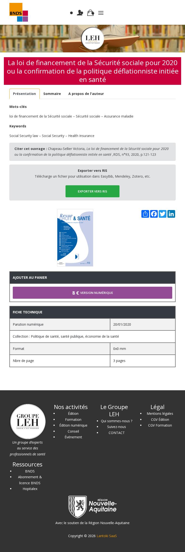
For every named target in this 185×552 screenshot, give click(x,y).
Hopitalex (30, 488)
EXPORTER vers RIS (92, 191)
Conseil (73, 431)
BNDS (30, 471)
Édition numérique (73, 425)
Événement (73, 437)
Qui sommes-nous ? (116, 421)
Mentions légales (160, 413)
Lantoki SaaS (107, 535)
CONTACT (117, 432)
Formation (73, 419)
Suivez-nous (116, 426)
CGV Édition (160, 419)
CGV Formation (160, 425)
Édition (73, 413)
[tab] (24, 94)
